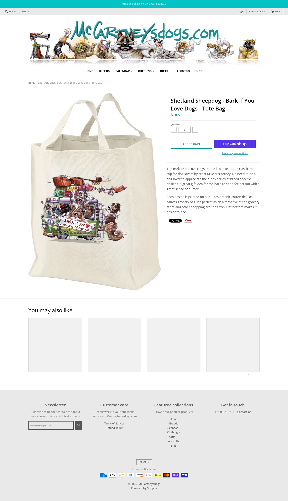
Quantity (176, 124)
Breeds (173, 423)
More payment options (235, 153)
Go (78, 425)
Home (31, 82)
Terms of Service (114, 423)
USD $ (25, 11)
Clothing (172, 432)
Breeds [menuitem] (104, 71)
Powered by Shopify (144, 488)
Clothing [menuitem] (145, 71)
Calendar (172, 428)
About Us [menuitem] (183, 71)
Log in (241, 11)
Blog (173, 445)
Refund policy (114, 428)
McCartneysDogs (149, 484)
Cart (278, 11)
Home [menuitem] (89, 71)
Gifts (172, 437)
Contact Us (244, 412)
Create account (257, 11)
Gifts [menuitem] (164, 71)
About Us (173, 441)
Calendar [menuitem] (122, 71)
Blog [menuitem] (199, 71)
